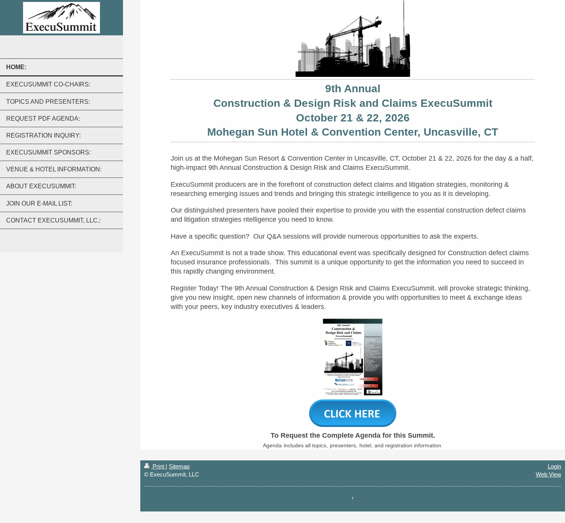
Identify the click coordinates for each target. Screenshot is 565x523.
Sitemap (179, 466)
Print (158, 466)
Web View (548, 474)
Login (554, 466)
